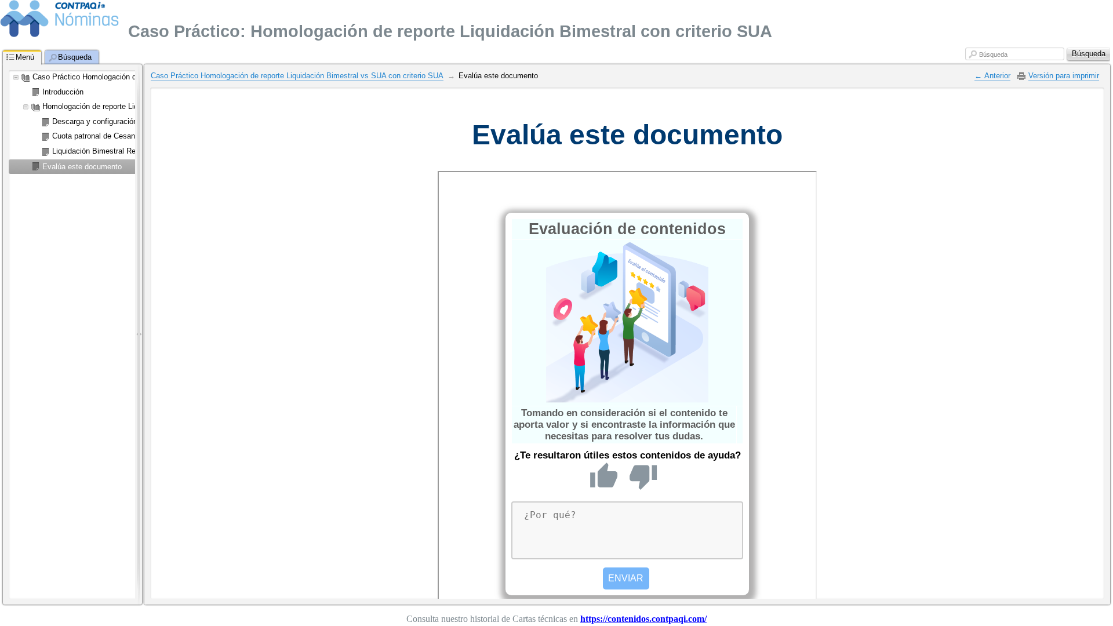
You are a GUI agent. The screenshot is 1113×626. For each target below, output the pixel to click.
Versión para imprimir (1063, 75)
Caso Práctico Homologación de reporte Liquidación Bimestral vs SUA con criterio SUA (297, 75)
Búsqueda (993, 54)
